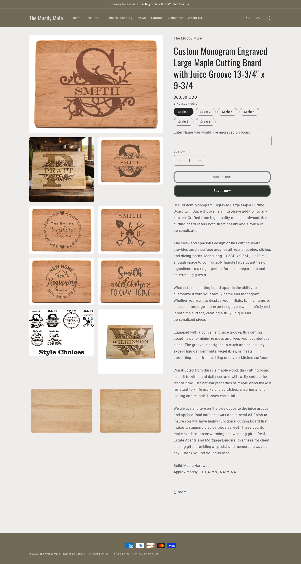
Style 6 (205, 121)
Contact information (146, 553)
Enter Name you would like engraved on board (212, 132)
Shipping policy (98, 553)
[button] (248, 18)
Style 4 (249, 111)
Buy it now (222, 191)
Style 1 (183, 111)
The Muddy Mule (50, 554)
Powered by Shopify (73, 554)
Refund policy (121, 553)
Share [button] (182, 492)
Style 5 (183, 121)
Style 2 (205, 111)
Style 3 (227, 111)
